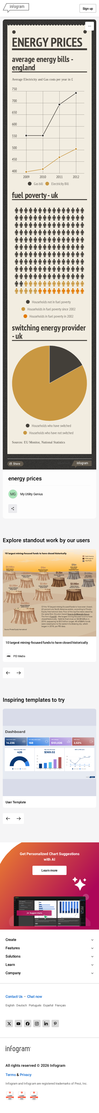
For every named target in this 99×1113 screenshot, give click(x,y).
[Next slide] (18, 672)
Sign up (88, 8)
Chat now (34, 996)
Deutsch (21, 1005)
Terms (11, 1075)
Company (13, 973)
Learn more (49, 870)
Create (11, 939)
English (10, 1005)
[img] (49, 247)
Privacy (26, 1075)
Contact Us (14, 996)
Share (16, 463)
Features (13, 948)
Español (48, 1005)
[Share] (12, 508)
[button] (36, 183)
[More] (89, 26)
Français (60, 1005)
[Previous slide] (8, 672)
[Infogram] (16, 8)
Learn (10, 964)
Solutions (13, 956)
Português (35, 1005)
